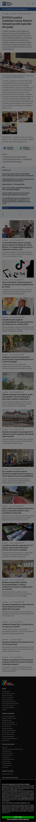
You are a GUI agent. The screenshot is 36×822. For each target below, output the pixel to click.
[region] (18, 800)
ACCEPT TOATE (18, 817)
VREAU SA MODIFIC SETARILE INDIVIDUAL (18, 819)
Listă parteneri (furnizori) (6, 813)
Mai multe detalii (21, 789)
